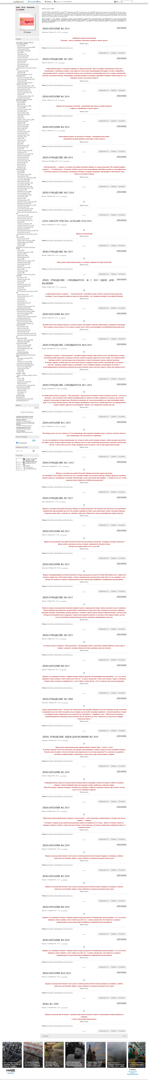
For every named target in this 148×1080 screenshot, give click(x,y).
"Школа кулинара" (22, 346)
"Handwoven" (21, 152)
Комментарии (30, 7)
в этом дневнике (22, 443)
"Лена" (19, 52)
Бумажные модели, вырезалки (26, 316)
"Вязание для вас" (22, 279)
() (107, 53)
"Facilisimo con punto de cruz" (25, 205)
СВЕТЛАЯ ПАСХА (22, 341)
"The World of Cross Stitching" (25, 178)
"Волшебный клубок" (23, 303)
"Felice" (19, 282)
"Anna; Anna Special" (23, 109)
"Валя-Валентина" (22, 264)
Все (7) (37, 407)
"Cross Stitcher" (21, 176)
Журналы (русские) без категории (26, 335)
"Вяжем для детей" (22, 267)
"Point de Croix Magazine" (24, 227)
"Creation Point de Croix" (24, 188)
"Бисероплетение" (22, 330)
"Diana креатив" (21, 64)
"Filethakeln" (20, 136)
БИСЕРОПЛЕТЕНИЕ (22, 320)
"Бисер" (19, 393)
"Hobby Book (20, 81)
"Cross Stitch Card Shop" (24, 220)
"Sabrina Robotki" (22, 157)
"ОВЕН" (19, 370)
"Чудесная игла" (21, 368)
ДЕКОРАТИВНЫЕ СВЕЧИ (23, 399)
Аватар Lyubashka (26, 21)
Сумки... (19, 378)
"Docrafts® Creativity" (23, 91)
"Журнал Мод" (21, 271)
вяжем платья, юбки (22, 381)
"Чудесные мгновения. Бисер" (25, 333)
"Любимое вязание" (22, 284)
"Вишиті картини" (22, 181)
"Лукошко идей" (21, 71)
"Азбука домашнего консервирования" (22, 352)
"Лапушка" (20, 304)
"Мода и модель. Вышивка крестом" (27, 212)
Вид (117, 2)
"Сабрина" (20, 254)
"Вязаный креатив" (22, 286)
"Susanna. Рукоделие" (23, 77)
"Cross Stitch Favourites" (24, 208)
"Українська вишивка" (23, 210)
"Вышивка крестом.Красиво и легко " (27, 234)
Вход (39, 1)
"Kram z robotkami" (22, 193)
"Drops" (19, 287)
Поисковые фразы (31, 468)
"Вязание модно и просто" (24, 260)
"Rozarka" (20, 222)
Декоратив (20, 390)
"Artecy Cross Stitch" (22, 366)
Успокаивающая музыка (23, 427)
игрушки (19, 380)
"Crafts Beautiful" (21, 56)
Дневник (121, 28)
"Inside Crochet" (21, 126)
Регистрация (32, 1)
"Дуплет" (19, 269)
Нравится (113, 53)
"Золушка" (20, 299)
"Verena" (19, 259)
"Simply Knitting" (21, 113)
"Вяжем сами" (21, 255)
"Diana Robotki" (21, 147)
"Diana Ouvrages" (22, 159)
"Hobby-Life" (20, 61)
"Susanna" (20, 281)
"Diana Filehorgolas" (22, 160)
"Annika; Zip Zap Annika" (24, 150)
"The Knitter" (20, 111)
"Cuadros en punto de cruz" (24, 225)
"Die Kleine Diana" (22, 131)
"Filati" (19, 116)
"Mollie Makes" (21, 66)
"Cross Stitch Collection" (23, 183)
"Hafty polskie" (21, 196)
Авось (57, 1)
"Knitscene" (20, 167)
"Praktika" (19, 94)
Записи (18, 7)
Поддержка (115, 2)
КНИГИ (19, 104)
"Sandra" (19, 142)
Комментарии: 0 (29, 417)
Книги (18, 360)
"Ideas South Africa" (22, 89)
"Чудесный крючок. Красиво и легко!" (27, 291)
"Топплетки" (20, 140)
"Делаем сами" (21, 49)
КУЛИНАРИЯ (20, 343)
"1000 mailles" (21, 133)
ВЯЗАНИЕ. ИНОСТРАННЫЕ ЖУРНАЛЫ (52, 20)
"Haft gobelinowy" (22, 215)
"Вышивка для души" (23, 191)
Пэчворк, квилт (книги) (23, 242)
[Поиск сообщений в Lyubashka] (34, 440)
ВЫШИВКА (19, 169)
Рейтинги (49, 1)
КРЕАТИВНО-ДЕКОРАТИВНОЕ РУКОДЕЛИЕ (72, 19)
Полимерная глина (22, 50)
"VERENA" (20, 123)
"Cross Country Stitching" (24, 217)
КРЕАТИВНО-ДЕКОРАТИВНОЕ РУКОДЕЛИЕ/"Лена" (60, 48)
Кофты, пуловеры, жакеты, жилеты (27, 375)
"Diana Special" (21, 162)
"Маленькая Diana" (22, 262)
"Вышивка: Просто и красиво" (25, 201)
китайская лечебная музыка (24, 416)
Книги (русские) (21, 315)
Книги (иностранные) (23, 313)
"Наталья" (20, 297)
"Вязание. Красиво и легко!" (25, 306)
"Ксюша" (19, 266)
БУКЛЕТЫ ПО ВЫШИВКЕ (23, 365)
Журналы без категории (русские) (26, 68)
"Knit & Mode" (21, 301)
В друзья (28, 32)
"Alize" (19, 143)
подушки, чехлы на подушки (25, 385)
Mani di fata (20, 164)
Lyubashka (17, 9)
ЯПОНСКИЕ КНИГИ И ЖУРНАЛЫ (25, 355)
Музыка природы (21, 419)
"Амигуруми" (20, 54)
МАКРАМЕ (19, 395)
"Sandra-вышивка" (22, 200)
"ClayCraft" (20, 62)
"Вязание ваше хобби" (23, 252)
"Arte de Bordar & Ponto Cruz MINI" (26, 230)
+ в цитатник (64, 32)
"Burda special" (21, 121)
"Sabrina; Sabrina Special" (24, 119)
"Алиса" (19, 372)
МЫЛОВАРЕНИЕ (21, 400)
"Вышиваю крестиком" (23, 186)
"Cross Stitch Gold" (22, 184)
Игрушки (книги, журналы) (24, 47)
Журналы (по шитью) (23, 361)
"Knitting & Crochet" (22, 155)
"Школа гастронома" (23, 345)
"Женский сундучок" (22, 97)
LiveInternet (19, 2)
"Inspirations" (20, 189)
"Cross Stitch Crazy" (22, 174)
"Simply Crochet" (21, 124)
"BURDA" (19, 244)
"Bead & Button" (21, 326)
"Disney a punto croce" (23, 218)
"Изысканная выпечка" (23, 348)
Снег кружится (20, 430)
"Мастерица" (20, 277)
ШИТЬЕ (18, 237)
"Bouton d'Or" (20, 166)
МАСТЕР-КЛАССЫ (21, 387)
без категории (21, 238)
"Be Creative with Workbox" (24, 79)
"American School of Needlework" (26, 59)
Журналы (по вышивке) (23, 363)
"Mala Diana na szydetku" (24, 154)
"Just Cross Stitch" (22, 179)
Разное (19, 45)
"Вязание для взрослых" (24, 296)
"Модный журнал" (22, 331)
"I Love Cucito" (21, 57)
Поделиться (122, 53)
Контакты (132, 1072)
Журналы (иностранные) (24, 311)
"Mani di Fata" (21, 128)
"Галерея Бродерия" (23, 195)
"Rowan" (19, 148)
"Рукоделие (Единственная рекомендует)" (24, 83)
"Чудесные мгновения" (23, 223)
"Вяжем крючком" (22, 257)
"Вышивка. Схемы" (22, 229)
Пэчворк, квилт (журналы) (24, 240)
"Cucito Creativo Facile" (23, 92)
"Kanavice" (20, 198)
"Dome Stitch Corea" (22, 232)
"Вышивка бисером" (22, 203)
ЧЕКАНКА (20, 72)
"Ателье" (19, 245)
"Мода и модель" (22, 294)
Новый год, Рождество (23, 340)
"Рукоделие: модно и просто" (25, 87)
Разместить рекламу (132, 1074)
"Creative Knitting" (22, 135)
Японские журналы (22, 106)
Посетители (29, 467)
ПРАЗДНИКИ (20, 338)
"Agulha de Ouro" (22, 207)
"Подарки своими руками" (24, 96)
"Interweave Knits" (22, 114)
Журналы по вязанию (23, 358)
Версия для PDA (132, 1071)
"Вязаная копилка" (22, 308)
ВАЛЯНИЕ (19, 397)
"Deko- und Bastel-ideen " (24, 85)
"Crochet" (19, 107)
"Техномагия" (21, 392)
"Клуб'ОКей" (20, 289)
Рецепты (19, 350)
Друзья (23, 7)
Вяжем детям (21, 383)
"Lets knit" (19, 130)
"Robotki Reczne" (22, 145)
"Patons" (19, 138)
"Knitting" (19, 118)
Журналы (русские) (22, 318)
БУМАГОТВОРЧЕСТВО (22, 309)
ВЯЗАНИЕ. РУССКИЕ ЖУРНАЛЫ (25, 247)
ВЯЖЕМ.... (19, 373)
